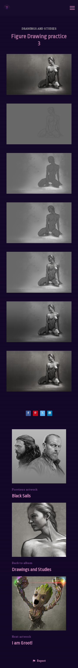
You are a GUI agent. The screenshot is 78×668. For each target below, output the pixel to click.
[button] (39, 661)
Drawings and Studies (39, 28)
